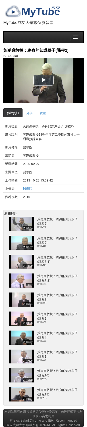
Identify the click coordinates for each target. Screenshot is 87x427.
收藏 (43, 113)
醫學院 (27, 188)
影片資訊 (13, 113)
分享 (29, 113)
